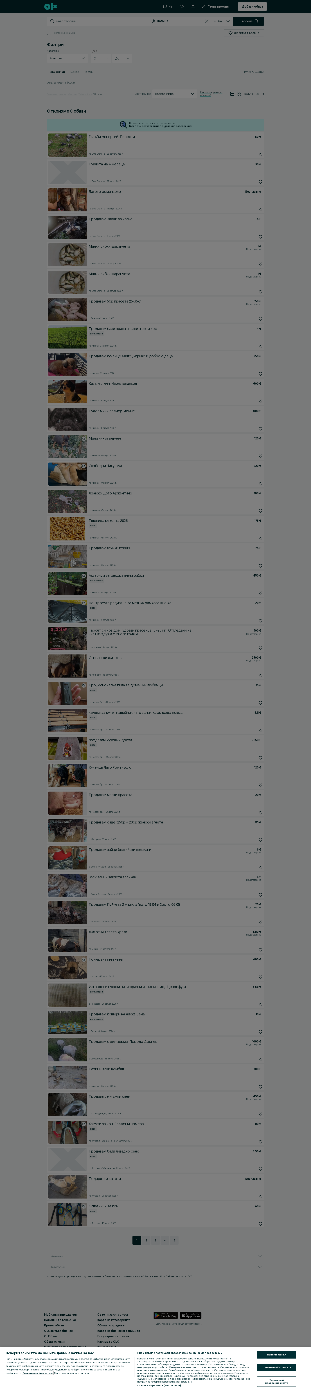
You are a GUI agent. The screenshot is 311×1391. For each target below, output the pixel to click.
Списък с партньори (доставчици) (159, 1385)
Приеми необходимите (276, 1367)
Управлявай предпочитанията (276, 1382)
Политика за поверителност (71, 1373)
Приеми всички (276, 1354)
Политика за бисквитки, (37, 1373)
